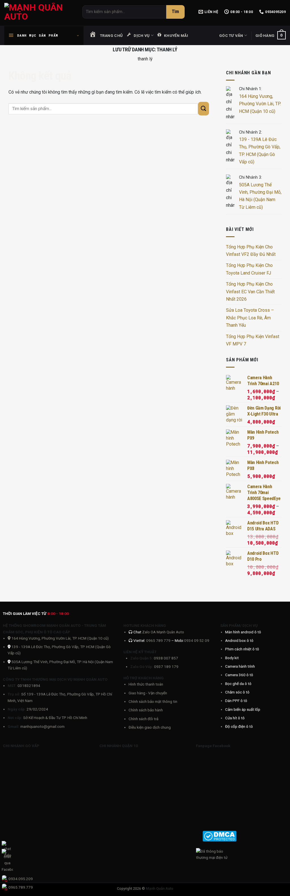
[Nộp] (175, 12)
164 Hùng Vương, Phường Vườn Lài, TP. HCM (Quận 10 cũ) (260, 104)
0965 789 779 (158, 640)
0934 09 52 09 (196, 640)
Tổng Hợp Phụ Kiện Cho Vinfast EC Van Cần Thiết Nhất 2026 (250, 291)
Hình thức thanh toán (146, 684)
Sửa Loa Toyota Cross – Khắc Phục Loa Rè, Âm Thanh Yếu (250, 317)
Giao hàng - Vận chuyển (148, 693)
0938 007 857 (166, 658)
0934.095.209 (20, 878)
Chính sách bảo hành (146, 710)
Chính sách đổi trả (143, 718)
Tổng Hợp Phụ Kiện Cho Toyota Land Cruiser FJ (249, 269)
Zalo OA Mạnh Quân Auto (163, 632)
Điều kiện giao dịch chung (150, 727)
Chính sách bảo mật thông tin (153, 701)
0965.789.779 (20, 887)
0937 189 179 (166, 666)
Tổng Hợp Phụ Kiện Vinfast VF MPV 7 (252, 340)
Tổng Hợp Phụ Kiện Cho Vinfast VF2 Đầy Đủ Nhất (251, 250)
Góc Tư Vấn (231, 35)
